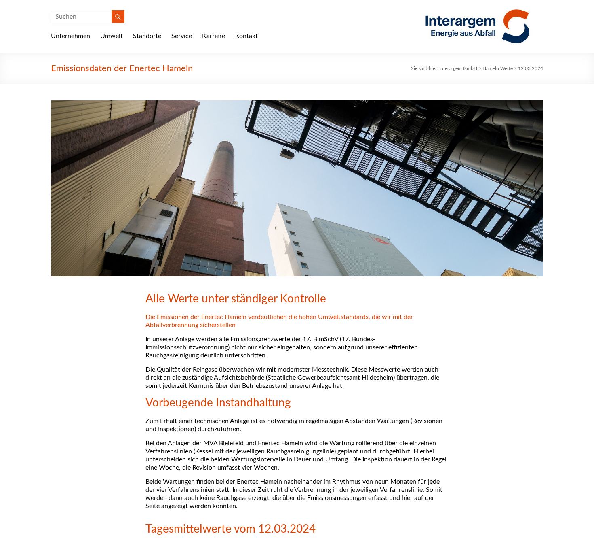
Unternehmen (70, 36)
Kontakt (246, 36)
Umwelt (111, 36)
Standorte (147, 36)
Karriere (213, 36)
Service (181, 36)
